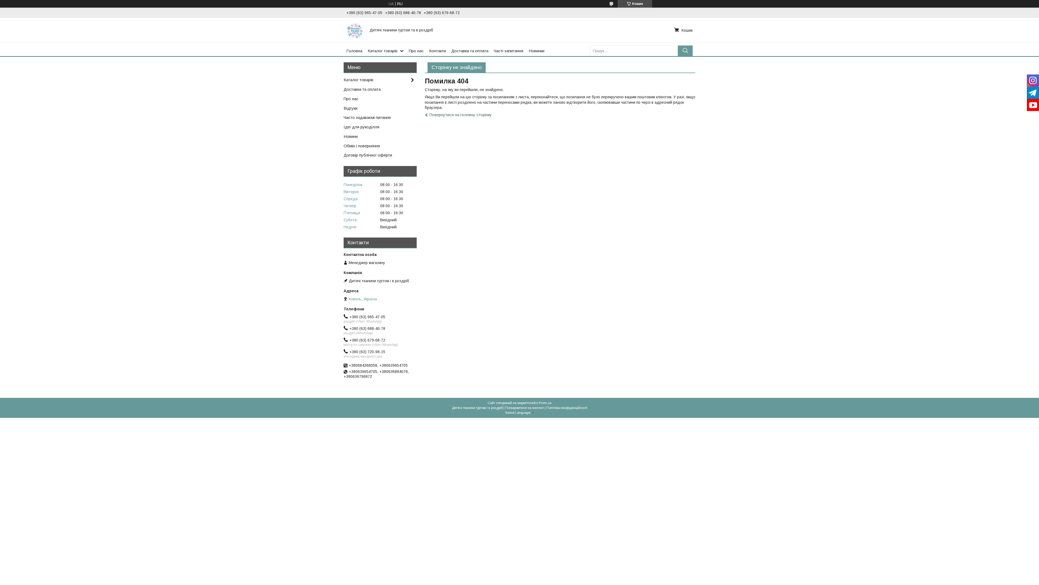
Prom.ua (545, 403)
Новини (351, 136)
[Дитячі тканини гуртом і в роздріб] (354, 30)
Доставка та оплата (469, 50)
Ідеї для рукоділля (361, 127)
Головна (354, 50)
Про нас (416, 50)
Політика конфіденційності (566, 408)
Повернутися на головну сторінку (460, 114)
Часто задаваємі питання (367, 117)
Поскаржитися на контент (524, 408)
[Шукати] (685, 51)
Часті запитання (508, 50)
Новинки (536, 50)
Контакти (437, 50)
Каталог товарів (382, 50)
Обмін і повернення (362, 146)
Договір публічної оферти (368, 155)
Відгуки (350, 108)
